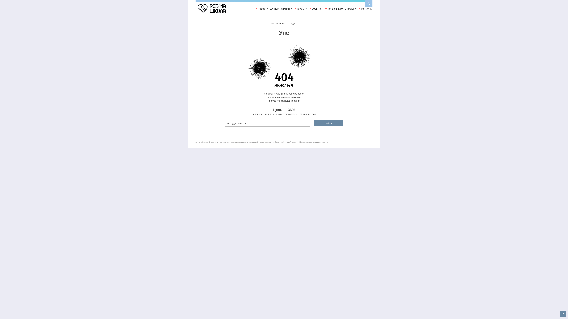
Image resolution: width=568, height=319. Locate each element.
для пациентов (308, 114)
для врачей (291, 114)
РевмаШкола (218, 10)
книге (269, 114)
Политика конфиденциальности (313, 142)
